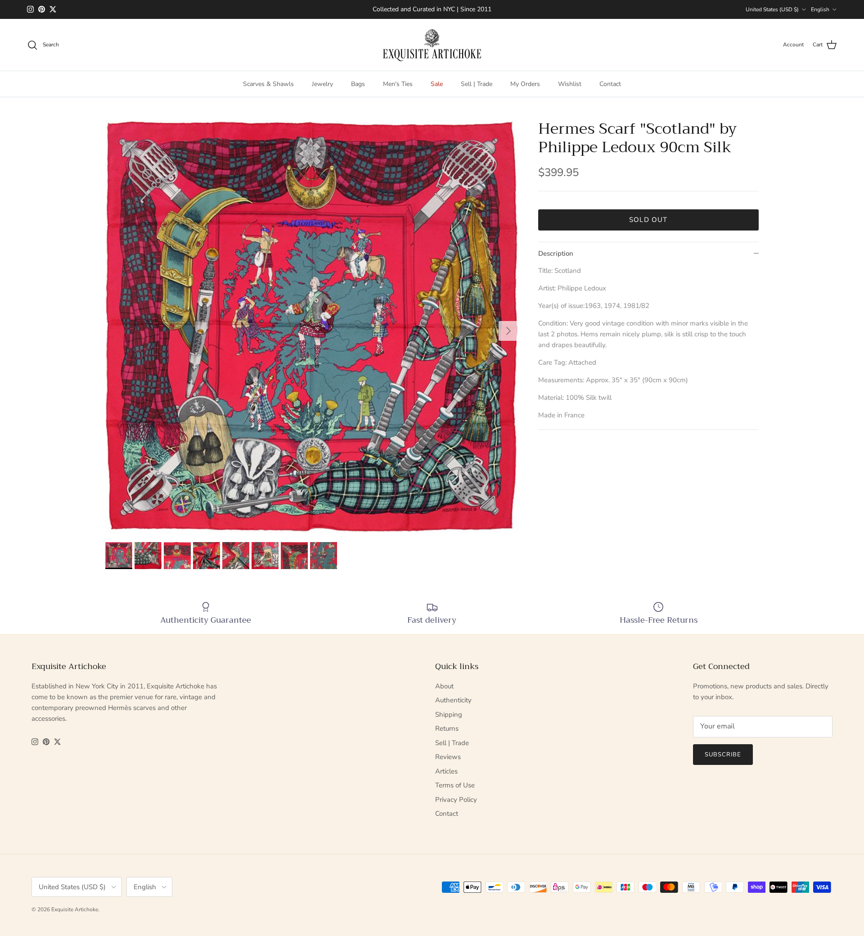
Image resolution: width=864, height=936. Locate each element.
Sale (437, 84)
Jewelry (322, 84)
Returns (447, 728)
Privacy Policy (456, 799)
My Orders (525, 84)
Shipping (448, 714)
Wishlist (569, 84)
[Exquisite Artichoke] (432, 45)
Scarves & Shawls (268, 84)
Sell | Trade (476, 84)
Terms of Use (455, 785)
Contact (610, 84)
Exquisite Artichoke (74, 909)
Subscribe (723, 755)
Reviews (448, 756)
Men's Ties (398, 84)
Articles (446, 771)
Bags (358, 84)
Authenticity (453, 700)
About (444, 686)
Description (555, 253)
